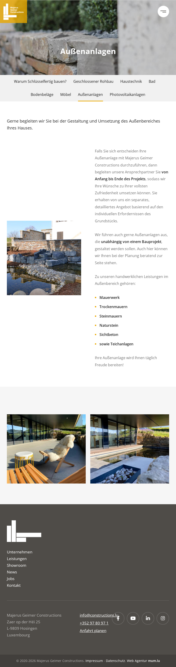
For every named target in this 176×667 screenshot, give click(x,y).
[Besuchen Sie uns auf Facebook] (118, 618)
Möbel (65, 94)
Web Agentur (137, 660)
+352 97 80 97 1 (94, 623)
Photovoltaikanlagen (127, 94)
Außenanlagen (90, 94)
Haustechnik (131, 81)
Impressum (94, 660)
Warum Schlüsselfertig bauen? (40, 81)
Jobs (10, 578)
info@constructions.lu (99, 615)
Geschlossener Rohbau (93, 81)
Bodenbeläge (42, 94)
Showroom (16, 565)
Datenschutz (115, 660)
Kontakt (14, 585)
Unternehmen (19, 552)
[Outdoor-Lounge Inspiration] (46, 449)
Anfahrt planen (93, 630)
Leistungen (17, 558)
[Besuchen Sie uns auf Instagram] (163, 618)
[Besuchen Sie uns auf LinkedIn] (148, 618)
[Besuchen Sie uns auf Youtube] (133, 618)
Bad (152, 81)
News (12, 572)
